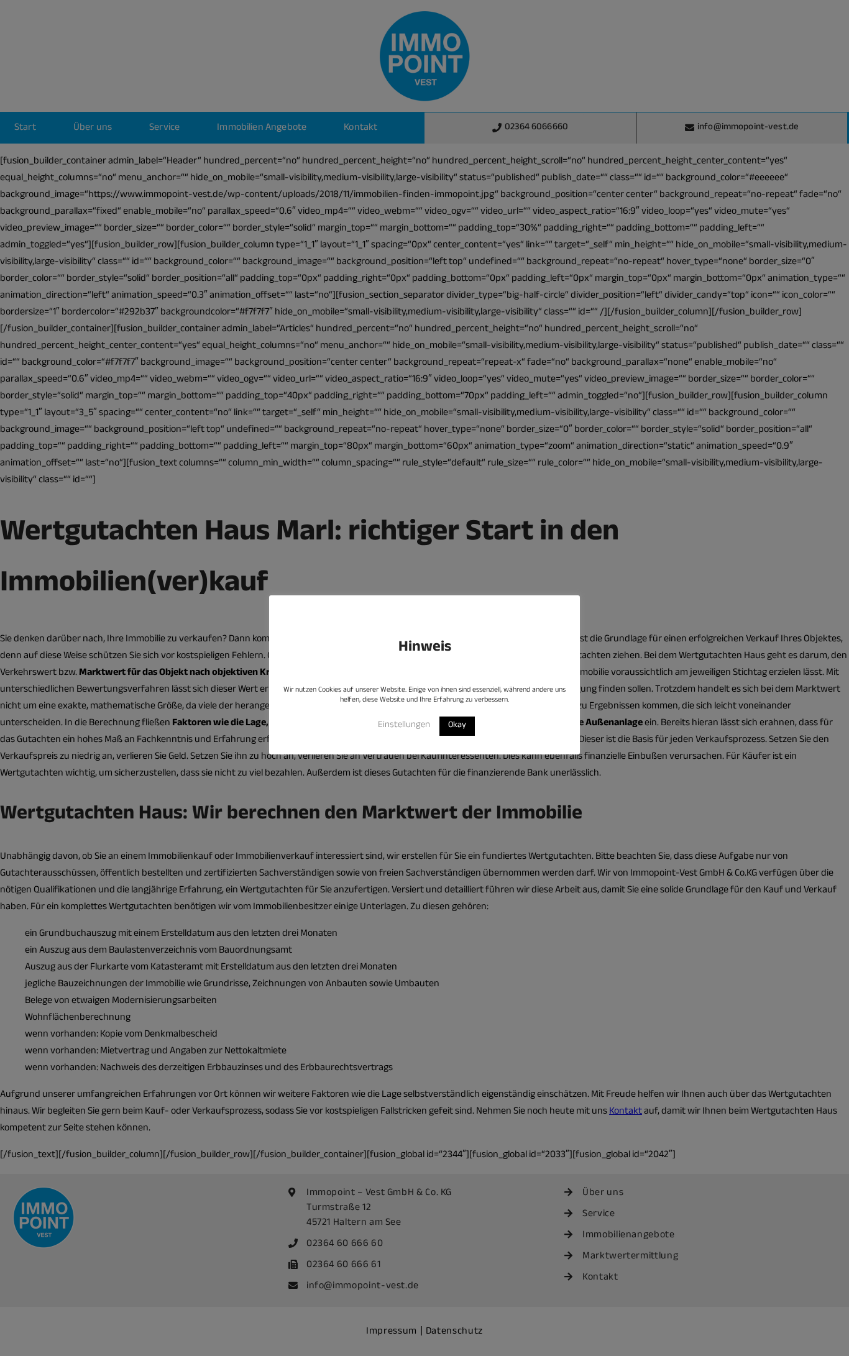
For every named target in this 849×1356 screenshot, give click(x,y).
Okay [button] (457, 725)
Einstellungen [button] (404, 725)
